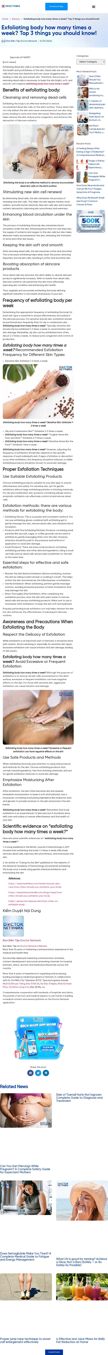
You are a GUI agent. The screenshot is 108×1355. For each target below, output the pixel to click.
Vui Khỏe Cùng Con (19, 987)
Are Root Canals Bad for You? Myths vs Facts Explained (97, 129)
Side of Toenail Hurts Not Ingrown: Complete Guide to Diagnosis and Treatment (79, 1097)
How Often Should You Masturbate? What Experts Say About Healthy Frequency (96, 80)
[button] (93, 6)
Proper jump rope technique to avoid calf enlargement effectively (25, 1340)
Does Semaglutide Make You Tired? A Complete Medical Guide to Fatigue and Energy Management (25, 1256)
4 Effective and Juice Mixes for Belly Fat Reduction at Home (80, 1340)
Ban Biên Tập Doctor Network (22, 940)
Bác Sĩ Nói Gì (32, 984)
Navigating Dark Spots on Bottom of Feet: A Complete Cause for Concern (96, 117)
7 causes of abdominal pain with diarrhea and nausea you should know (97, 105)
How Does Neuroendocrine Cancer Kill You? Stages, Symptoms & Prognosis (90, 188)
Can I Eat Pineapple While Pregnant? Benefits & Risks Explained (96, 177)
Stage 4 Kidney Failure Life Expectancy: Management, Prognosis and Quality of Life (96, 164)
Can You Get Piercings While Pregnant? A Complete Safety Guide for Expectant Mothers (25, 1169)
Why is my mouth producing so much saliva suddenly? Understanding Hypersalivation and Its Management (97, 92)
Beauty (16, 19)
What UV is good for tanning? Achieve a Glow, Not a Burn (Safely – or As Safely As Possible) (81, 1262)
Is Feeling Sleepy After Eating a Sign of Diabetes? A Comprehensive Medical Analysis (90, 152)
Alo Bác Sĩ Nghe (48, 984)
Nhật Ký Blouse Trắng (14, 984)
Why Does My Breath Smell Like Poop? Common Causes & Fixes (90, 201)
